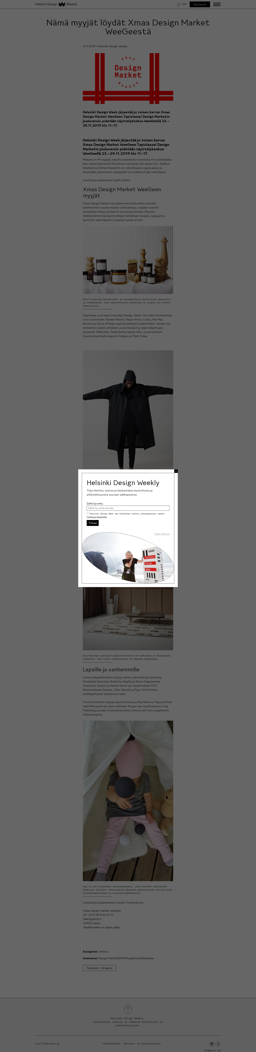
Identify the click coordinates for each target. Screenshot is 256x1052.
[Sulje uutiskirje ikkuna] (176, 471)
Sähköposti (95, 503)
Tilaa (93, 522)
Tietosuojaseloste (97, 517)
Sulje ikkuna (161, 534)
